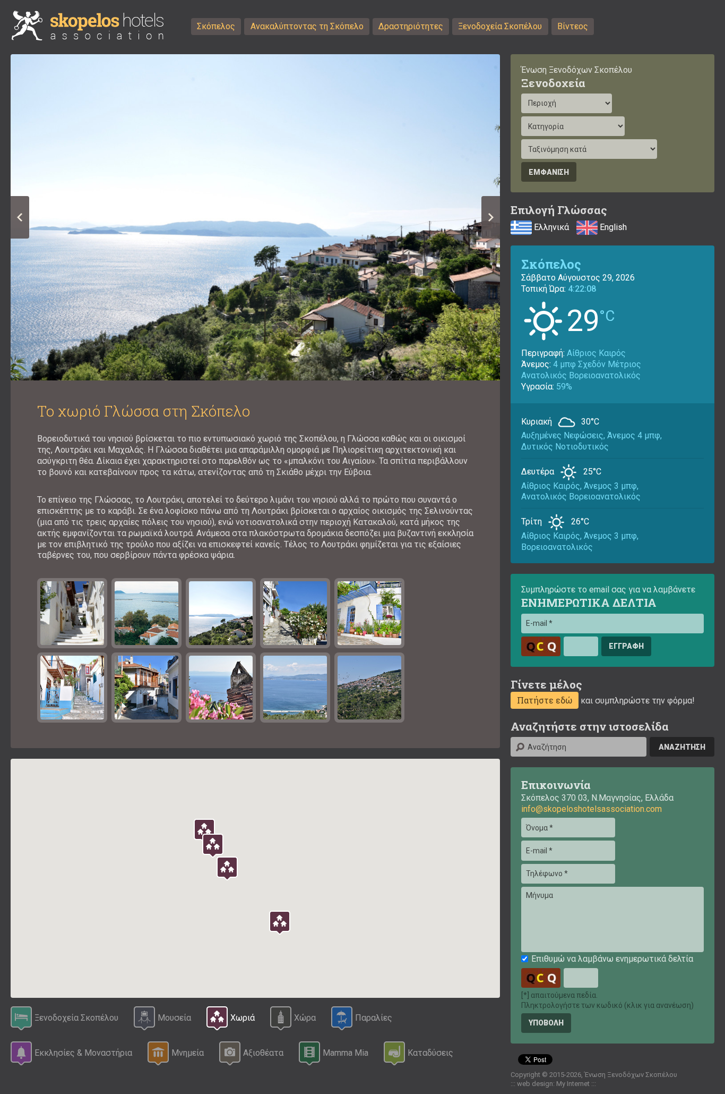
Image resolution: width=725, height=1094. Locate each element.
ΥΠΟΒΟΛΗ (546, 1023)
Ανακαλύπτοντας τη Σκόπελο (307, 26)
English (612, 227)
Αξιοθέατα (263, 1053)
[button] (279, 923)
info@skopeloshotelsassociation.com (591, 809)
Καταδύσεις (430, 1053)
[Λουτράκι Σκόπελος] (146, 613)
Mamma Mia (345, 1053)
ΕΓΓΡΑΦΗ (626, 646)
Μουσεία (174, 1018)
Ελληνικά (550, 227)
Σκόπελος (216, 26)
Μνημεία (187, 1053)
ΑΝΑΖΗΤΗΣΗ (682, 747)
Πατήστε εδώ (544, 700)
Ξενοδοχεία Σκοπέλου (500, 26)
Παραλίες (373, 1018)
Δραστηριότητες (410, 26)
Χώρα (305, 1018)
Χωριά (242, 1018)
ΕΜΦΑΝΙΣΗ (549, 172)
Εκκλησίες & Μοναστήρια (83, 1053)
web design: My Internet (553, 1084)
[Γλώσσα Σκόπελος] (72, 613)
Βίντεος (572, 26)
